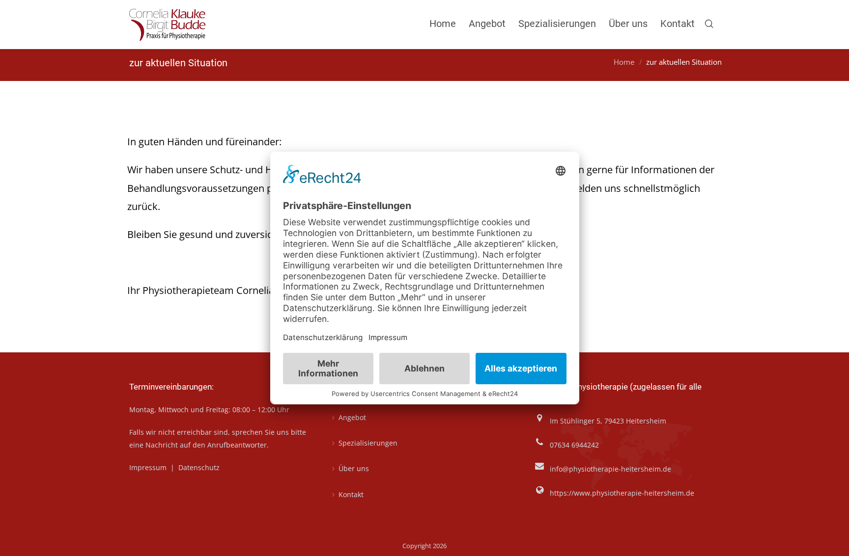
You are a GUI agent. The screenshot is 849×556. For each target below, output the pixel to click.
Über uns (354, 468)
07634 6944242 (574, 445)
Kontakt (351, 494)
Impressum (149, 467)
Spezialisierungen (368, 443)
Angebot (352, 417)
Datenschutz (199, 467)
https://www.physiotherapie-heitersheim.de (622, 493)
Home (624, 62)
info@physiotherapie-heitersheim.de (610, 469)
